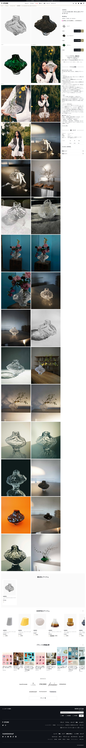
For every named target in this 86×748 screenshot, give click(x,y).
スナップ (48, 3)
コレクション (54, 736)
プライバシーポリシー (74, 739)
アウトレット (53, 3)
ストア (2, 5)
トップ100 (76, 733)
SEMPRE (18, 5)
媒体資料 (59, 739)
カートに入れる (77, 40)
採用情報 (55, 739)
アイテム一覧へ (65, 125)
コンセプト (81, 722)
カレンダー (81, 736)
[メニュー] (84, 3)
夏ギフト (40, 3)
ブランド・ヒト (66, 736)
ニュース (55, 733)
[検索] (73, 3)
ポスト (60, 736)
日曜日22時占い (69, 733)
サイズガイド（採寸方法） (66, 146)
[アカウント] (76, 3)
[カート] (81, 3)
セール (37, 3)
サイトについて (50, 739)
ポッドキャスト (74, 736)
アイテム (31, 3)
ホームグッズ (12, 5)
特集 (44, 3)
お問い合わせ (81, 739)
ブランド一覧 (43, 698)
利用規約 (68, 739)
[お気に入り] (78, 3)
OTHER (75, 715)
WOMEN (69, 715)
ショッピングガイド (74, 59)
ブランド (26, 3)
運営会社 (64, 739)
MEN (63, 715)
